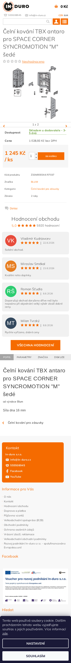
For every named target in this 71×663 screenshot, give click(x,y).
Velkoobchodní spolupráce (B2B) (24, 520)
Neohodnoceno (33, 61)
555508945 (17, 465)
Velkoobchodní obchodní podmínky (25, 539)
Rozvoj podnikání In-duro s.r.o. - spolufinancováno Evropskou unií (34, 545)
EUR (66, 15)
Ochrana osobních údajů (19, 529)
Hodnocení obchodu (16, 506)
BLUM (34, 181)
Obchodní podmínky (16, 524)
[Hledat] (47, 21)
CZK (61, 15)
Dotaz (14, 208)
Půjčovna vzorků (14, 515)
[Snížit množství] (36, 157)
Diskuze (59, 357)
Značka (43, 357)
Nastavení (35, 643)
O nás (7, 496)
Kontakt (8, 501)
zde (5, 633)
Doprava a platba (15, 510)
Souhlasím (35, 656)
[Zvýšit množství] (36, 154)
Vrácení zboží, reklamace (19, 534)
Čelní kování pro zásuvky (45, 188)
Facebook (16, 471)
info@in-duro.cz (20, 459)
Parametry (24, 357)
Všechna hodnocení (35, 345)
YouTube (15, 476)
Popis (6, 357)
